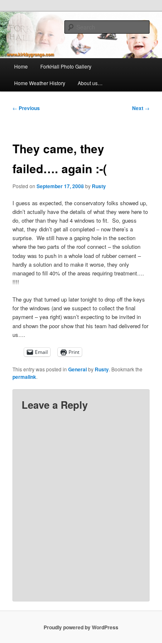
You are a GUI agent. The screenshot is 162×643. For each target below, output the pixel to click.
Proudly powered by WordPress (81, 627)
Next (141, 108)
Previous (26, 108)
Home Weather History (39, 82)
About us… (90, 82)
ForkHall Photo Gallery (65, 66)
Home (21, 66)
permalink (24, 376)
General (77, 369)
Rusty (99, 186)
